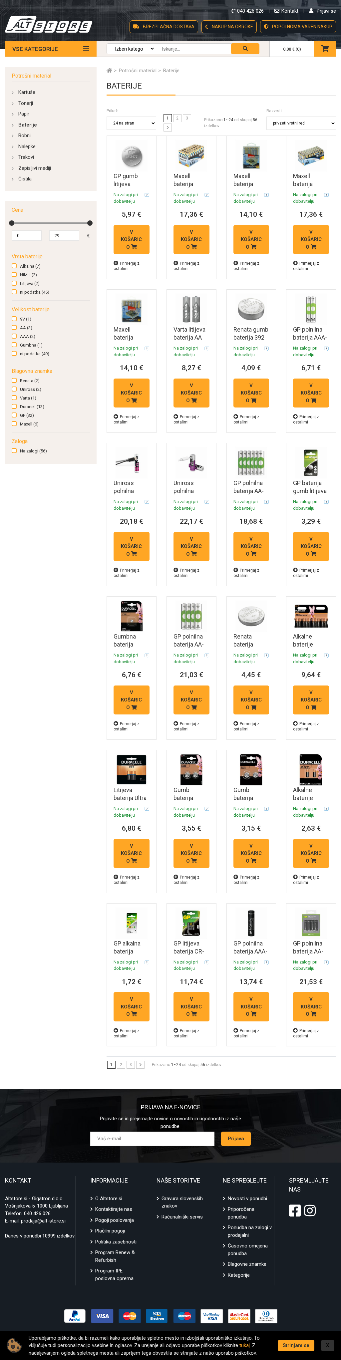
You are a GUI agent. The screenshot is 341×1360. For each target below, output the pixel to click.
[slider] (11, 223)
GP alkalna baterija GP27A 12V (128, 951)
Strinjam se (296, 1345)
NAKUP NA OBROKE (232, 26)
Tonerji (25, 103)
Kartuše (26, 92)
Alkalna (30, 266)
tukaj (244, 1345)
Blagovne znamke (247, 1264)
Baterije (27, 125)
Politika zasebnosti (116, 1242)
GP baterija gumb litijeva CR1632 (310, 490)
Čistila (25, 179)
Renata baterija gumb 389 (246, 644)
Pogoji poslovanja (114, 1220)
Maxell (29, 423)
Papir (23, 114)
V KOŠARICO (131, 239)
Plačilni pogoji (110, 1231)
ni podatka (34, 292)
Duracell (32, 406)
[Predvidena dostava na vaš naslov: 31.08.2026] (147, 194)
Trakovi (26, 157)
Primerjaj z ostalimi (127, 266)
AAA (27, 336)
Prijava (236, 1139)
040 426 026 (37, 1214)
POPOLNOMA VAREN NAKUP (301, 26)
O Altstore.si (108, 1199)
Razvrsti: (274, 111)
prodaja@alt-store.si (43, 1221)
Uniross (30, 389)
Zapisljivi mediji (34, 168)
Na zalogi (33, 450)
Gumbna (31, 345)
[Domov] (109, 71)
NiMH (28, 274)
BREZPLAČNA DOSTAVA (168, 26)
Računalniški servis (182, 1217)
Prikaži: (113, 111)
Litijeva (30, 283)
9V (25, 319)
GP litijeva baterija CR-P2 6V (188, 951)
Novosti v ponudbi (247, 1199)
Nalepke (27, 146)
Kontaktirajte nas (113, 1209)
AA (26, 327)
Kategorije (239, 1275)
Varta (28, 398)
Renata (30, 380)
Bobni (24, 135)
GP (27, 415)
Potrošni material (31, 76)
